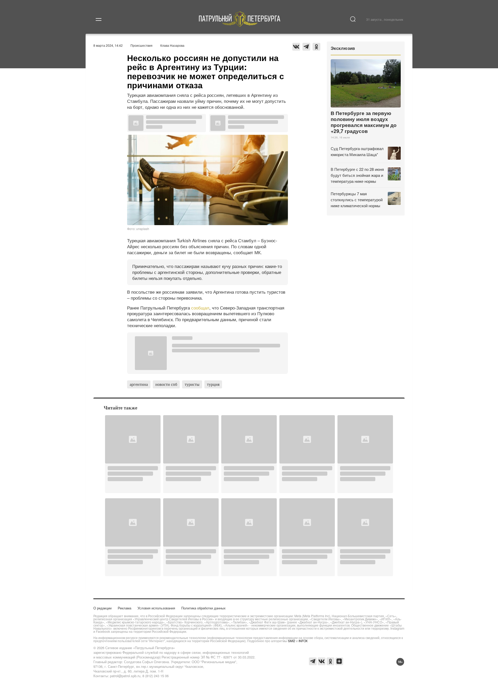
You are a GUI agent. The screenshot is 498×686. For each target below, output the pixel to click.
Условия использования (156, 608)
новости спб (166, 384)
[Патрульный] (240, 25)
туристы (192, 384)
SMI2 (291, 640)
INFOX (303, 640)
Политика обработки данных (203, 608)
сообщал (200, 307)
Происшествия (141, 45)
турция (213, 384)
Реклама (124, 608)
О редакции (102, 608)
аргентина (139, 384)
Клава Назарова (172, 45)
